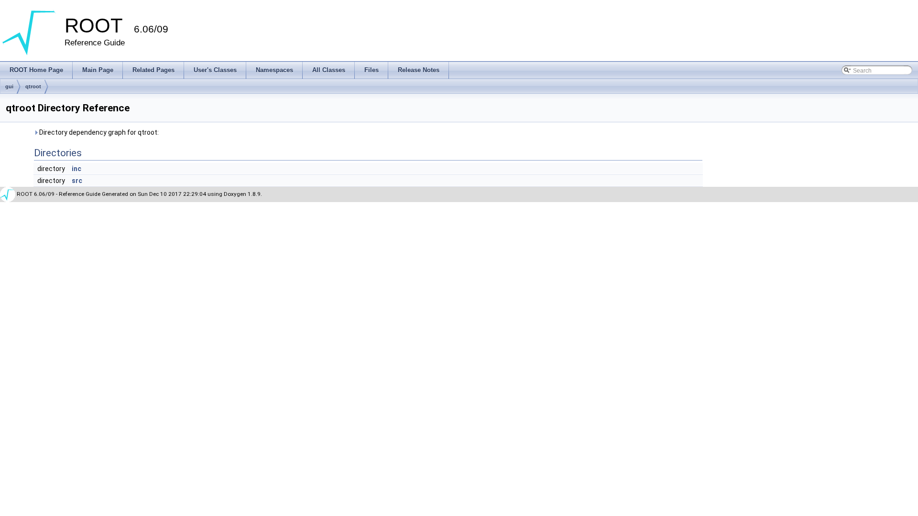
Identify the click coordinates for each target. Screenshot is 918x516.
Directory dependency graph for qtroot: (98, 132)
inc (76, 168)
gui (9, 86)
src (77, 180)
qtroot (33, 86)
